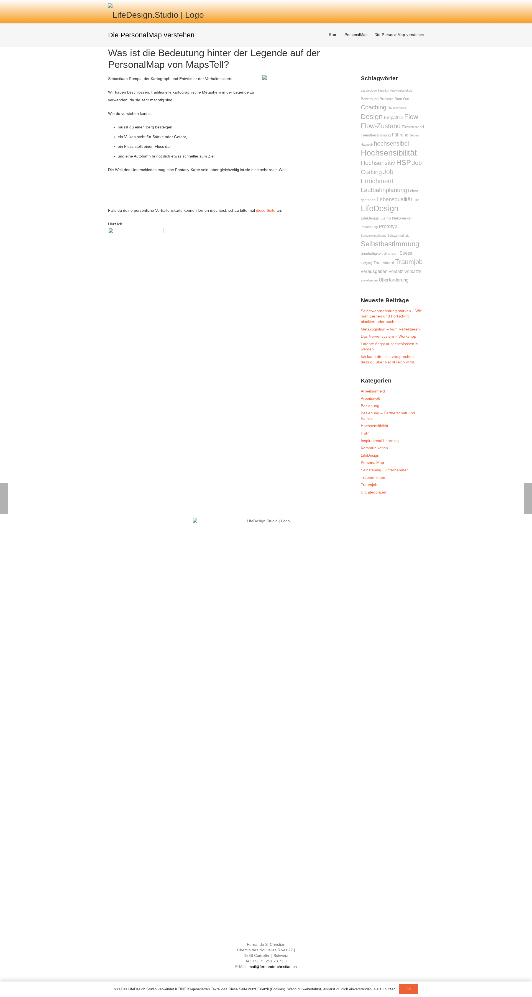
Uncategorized (373, 492)
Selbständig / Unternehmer (384, 470)
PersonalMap (372, 462)
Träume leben (373, 477)
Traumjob (369, 484)
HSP (365, 433)
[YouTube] (271, 974)
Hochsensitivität (374, 425)
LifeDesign (370, 455)
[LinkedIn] (261, 974)
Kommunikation (374, 448)
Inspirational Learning (380, 440)
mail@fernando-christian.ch (273, 966)
